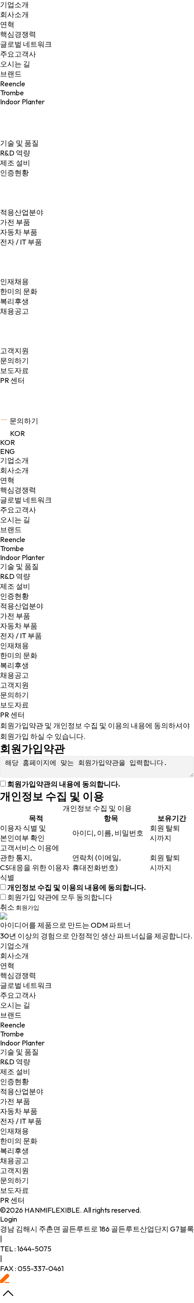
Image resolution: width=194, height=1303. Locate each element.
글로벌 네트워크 (26, 44)
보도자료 (14, 370)
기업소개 (14, 460)
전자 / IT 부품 (21, 241)
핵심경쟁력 (18, 34)
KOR (7, 442)
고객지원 (14, 684)
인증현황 (14, 172)
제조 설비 (15, 162)
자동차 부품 (18, 231)
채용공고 (14, 311)
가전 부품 (15, 222)
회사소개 (14, 14)
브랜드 (11, 529)
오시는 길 (15, 63)
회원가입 (27, 907)
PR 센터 (12, 380)
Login (8, 1218)
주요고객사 (18, 53)
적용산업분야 (21, 605)
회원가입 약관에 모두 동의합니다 (59, 897)
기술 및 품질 (19, 566)
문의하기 (14, 360)
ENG (7, 451)
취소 (7, 907)
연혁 (7, 24)
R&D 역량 (15, 152)
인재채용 (14, 645)
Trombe (12, 92)
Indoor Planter (22, 101)
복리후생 (14, 301)
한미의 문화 (18, 291)
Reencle (12, 83)
